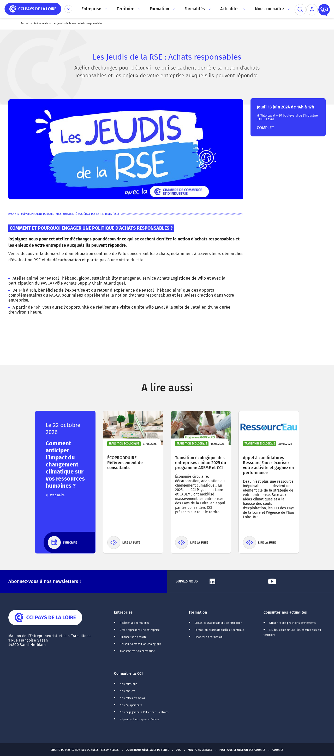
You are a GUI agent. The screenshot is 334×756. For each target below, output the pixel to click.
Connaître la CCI (128, 673)
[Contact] (324, 9)
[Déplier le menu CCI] (68, 9)
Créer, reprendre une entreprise (139, 630)
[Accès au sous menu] (105, 9)
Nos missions (128, 684)
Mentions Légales (200, 750)
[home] (33, 8)
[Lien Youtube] (296, 581)
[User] (312, 9)
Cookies (277, 750)
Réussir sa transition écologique (140, 644)
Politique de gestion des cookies (242, 750)
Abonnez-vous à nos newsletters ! (44, 581)
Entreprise (123, 612)
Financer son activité (133, 637)
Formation (198, 612)
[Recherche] (300, 9)
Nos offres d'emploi (132, 698)
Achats (14, 214)
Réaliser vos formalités (134, 623)
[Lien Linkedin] (236, 581)
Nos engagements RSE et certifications (144, 712)
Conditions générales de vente (147, 750)
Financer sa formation (209, 637)
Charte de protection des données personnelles (85, 750)
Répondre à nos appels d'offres (139, 719)
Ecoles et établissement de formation (218, 623)
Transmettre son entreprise (137, 651)
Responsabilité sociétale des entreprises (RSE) (88, 214)
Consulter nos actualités (285, 612)
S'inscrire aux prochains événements (292, 623)
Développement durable (38, 214)
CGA (178, 750)
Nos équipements (131, 705)
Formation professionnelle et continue (219, 630)
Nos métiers (127, 691)
